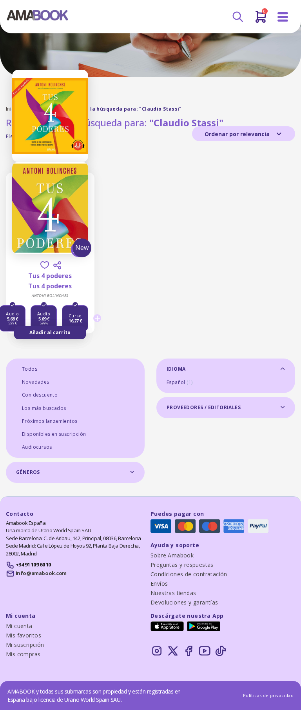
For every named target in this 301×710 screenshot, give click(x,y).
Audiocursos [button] (37, 447)
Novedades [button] (35, 382)
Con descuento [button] (40, 394)
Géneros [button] (28, 472)
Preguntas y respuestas (182, 564)
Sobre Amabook (172, 555)
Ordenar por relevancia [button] (238, 134)
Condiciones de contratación (188, 574)
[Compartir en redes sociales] (57, 265)
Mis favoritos (23, 635)
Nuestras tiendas (173, 593)
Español (179, 382)
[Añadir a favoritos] (44, 265)
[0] (261, 20)
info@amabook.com (41, 573)
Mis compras (23, 654)
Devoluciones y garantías (184, 602)
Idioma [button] (176, 369)
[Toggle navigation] (283, 17)
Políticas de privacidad (268, 695)
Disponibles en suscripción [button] (54, 434)
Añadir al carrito (50, 332)
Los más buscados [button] (44, 408)
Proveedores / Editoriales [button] (204, 407)
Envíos (159, 583)
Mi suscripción (25, 644)
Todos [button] (29, 369)
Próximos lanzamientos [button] (49, 421)
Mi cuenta (19, 626)
